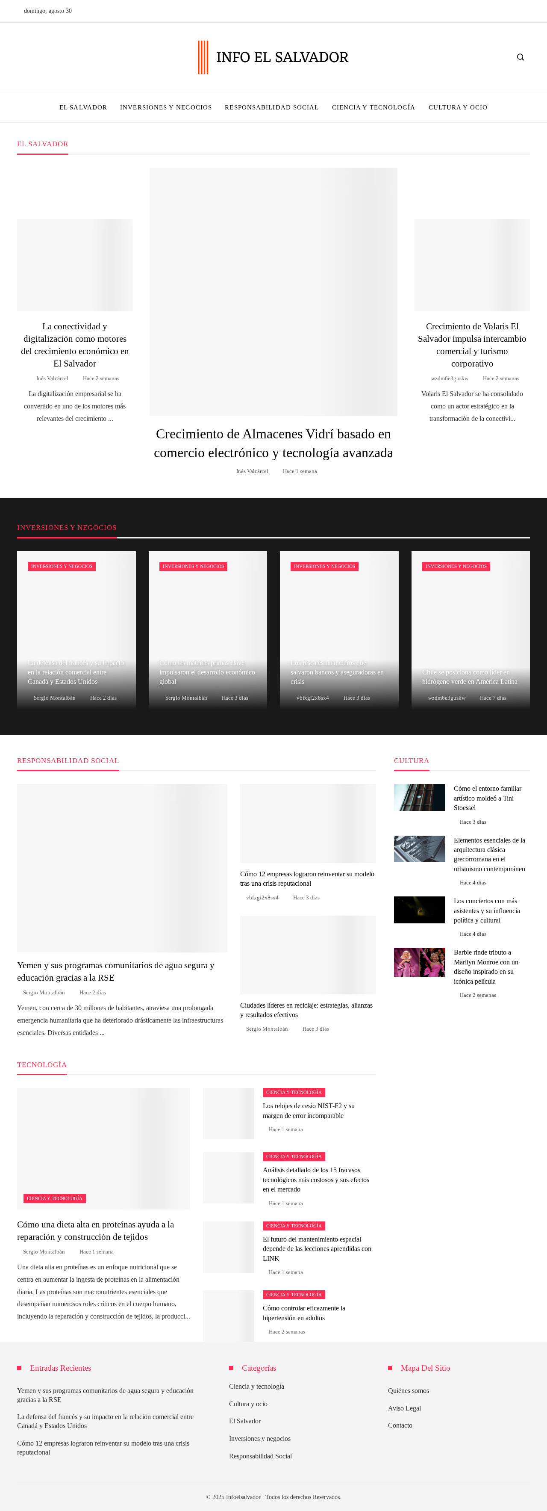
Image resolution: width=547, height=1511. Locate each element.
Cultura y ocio (248, 1404)
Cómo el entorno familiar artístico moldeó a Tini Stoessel (487, 798)
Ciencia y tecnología (54, 1198)
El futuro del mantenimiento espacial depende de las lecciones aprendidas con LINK (317, 1249)
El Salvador (245, 1421)
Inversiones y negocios (61, 566)
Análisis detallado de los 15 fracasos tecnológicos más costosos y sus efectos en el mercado (316, 1179)
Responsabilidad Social (260, 1456)
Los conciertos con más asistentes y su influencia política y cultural (487, 910)
